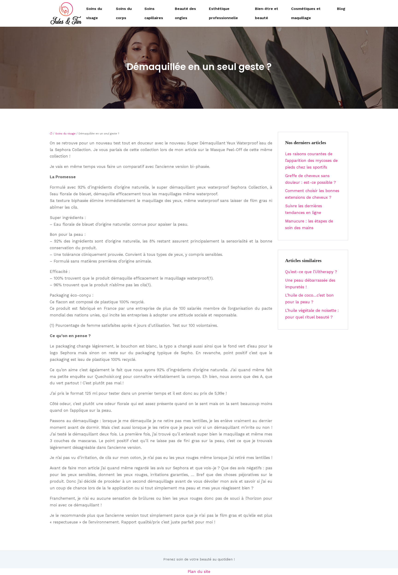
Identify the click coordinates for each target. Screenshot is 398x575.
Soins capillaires (153, 13)
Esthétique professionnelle (223, 13)
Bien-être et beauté (266, 13)
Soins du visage (94, 13)
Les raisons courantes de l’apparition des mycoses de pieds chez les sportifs (311, 160)
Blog (341, 8)
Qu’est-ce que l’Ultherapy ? (311, 271)
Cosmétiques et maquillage (306, 13)
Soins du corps (124, 13)
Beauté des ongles (185, 13)
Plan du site (199, 571)
